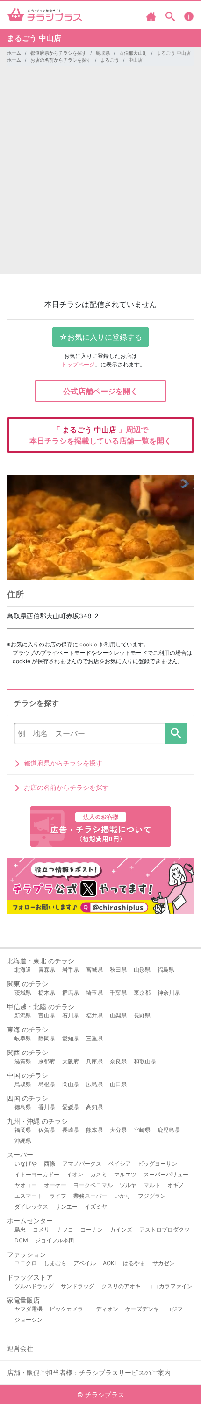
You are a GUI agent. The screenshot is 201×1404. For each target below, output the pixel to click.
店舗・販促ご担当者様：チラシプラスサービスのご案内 (89, 1372)
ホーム (14, 53)
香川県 (46, 1106)
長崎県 (70, 1129)
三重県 (94, 1038)
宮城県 (94, 969)
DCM (21, 1240)
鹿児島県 (169, 1129)
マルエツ (125, 1174)
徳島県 (22, 1106)
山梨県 (118, 1015)
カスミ (98, 1174)
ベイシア (119, 1163)
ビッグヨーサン (157, 1163)
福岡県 (22, 1129)
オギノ (175, 1185)
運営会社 (20, 1348)
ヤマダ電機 (28, 1308)
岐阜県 (22, 1038)
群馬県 (70, 992)
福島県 (166, 969)
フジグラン (152, 1195)
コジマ (174, 1308)
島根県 (46, 1084)
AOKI (109, 1263)
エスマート (28, 1195)
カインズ (121, 1229)
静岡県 (46, 1038)
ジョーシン (28, 1319)
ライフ (58, 1195)
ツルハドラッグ (34, 1285)
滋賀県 (22, 1061)
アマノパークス (81, 1163)
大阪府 (70, 1061)
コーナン (91, 1229)
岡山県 (70, 1084)
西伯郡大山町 (133, 53)
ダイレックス (31, 1206)
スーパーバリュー (166, 1174)
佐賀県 (46, 1129)
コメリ (41, 1229)
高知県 (94, 1106)
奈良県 (118, 1061)
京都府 (46, 1061)
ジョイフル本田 (54, 1240)
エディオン (104, 1308)
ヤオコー (25, 1185)
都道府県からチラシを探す (58, 53)
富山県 (46, 1015)
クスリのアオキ (121, 1285)
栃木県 (46, 992)
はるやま (134, 1263)
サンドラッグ (77, 1285)
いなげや (25, 1163)
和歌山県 (145, 1061)
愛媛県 (70, 1106)
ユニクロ (25, 1263)
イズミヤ (96, 1206)
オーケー (55, 1185)
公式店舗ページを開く (100, 391)
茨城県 (22, 992)
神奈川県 (169, 992)
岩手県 (70, 969)
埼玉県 (94, 992)
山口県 (118, 1084)
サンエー (66, 1206)
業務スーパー (90, 1195)
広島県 (94, 1084)
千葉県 (118, 992)
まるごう (109, 60)
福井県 (94, 1015)
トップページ (78, 364)
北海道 (22, 969)
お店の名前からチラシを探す (60, 60)
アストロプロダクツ (164, 1229)
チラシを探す (176, 733)
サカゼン (163, 1263)
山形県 (142, 969)
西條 (49, 1163)
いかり (122, 1195)
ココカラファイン (170, 1285)
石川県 (70, 1015)
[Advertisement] (100, 173)
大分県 (118, 1129)
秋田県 (118, 969)
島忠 (20, 1229)
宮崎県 (142, 1129)
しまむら (55, 1263)
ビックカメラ (66, 1308)
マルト (152, 1185)
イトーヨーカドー (36, 1174)
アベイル (84, 1263)
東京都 (142, 992)
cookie (88, 644)
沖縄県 (22, 1140)
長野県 (142, 1015)
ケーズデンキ (142, 1308)
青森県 (46, 969)
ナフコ (65, 1229)
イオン (74, 1174)
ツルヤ (128, 1185)
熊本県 (94, 1129)
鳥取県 (103, 53)
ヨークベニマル (93, 1185)
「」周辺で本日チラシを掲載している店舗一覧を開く (100, 435)
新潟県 (22, 1015)
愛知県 (70, 1038)
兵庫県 (94, 1061)
